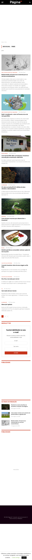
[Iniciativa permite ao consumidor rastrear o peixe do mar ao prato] (16, 238)
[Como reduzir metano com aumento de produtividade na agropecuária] (5, 415)
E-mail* (16, 340)
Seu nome (16, 346)
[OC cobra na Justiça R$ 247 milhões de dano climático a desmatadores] (16, 175)
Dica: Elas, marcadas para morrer (10, 279)
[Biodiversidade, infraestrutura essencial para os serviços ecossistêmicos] (16, 63)
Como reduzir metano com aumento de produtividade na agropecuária (20, 413)
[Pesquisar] (30, 2)
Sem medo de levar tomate (8, 291)
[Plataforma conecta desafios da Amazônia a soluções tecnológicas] (5, 407)
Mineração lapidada (6, 304)
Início (2, 42)
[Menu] (2, 2)
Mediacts (20, 518)
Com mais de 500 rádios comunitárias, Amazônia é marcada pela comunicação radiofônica (15, 156)
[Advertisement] (16, 23)
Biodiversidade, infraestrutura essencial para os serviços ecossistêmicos (14, 75)
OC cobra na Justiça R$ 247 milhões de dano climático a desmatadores (13, 188)
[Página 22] (16, 2)
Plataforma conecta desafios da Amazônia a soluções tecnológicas (19, 405)
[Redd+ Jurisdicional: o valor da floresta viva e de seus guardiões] (16, 102)
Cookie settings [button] (16, 557)
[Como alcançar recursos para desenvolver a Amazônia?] (16, 206)
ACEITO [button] (24, 557)
